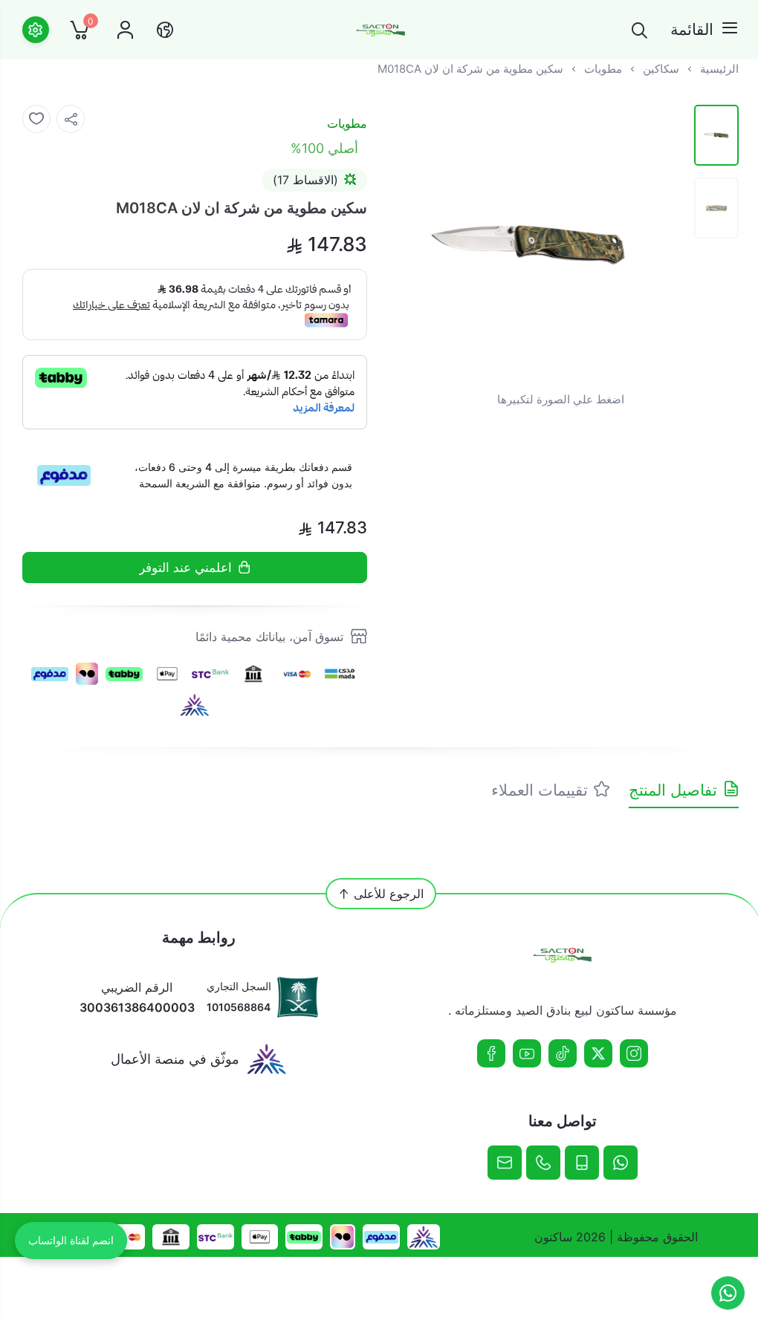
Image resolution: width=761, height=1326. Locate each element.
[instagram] (634, 1053)
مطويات (603, 69)
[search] (639, 30)
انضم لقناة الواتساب (71, 1241)
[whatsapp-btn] (728, 1293)
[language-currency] (165, 30)
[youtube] (527, 1053)
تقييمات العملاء (539, 790)
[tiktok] (562, 1053)
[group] (530, 244)
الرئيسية (719, 69)
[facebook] (491, 1053)
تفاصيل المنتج (673, 790)
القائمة (691, 29)
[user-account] (125, 30)
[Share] (70, 119)
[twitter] (598, 1053)
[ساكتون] (380, 29)
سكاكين (661, 69)
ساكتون (553, 1236)
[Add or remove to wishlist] (36, 119)
